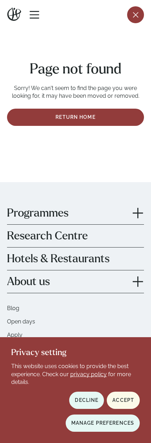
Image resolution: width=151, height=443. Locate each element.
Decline (86, 400)
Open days (21, 321)
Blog (13, 308)
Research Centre (47, 236)
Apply (14, 335)
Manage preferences (102, 423)
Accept (123, 400)
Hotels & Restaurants (58, 259)
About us (28, 282)
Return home (75, 117)
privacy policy (88, 374)
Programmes (37, 213)
